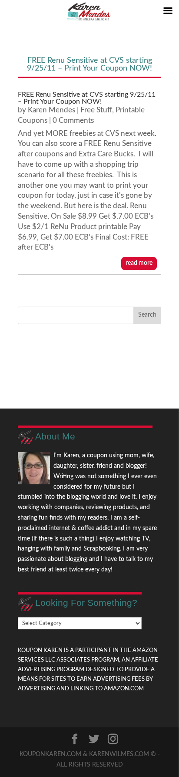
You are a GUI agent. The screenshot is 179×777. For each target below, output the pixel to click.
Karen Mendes (51, 110)
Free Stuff (96, 110)
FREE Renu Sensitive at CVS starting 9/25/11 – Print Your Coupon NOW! (87, 98)
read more (139, 263)
